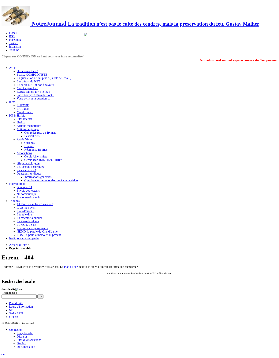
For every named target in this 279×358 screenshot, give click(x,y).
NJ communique (26, 194)
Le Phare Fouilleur (28, 221)
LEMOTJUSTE (26, 224)
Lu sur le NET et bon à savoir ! (35, 84)
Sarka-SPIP (16, 313)
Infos (12, 101)
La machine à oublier (29, 217)
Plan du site (71, 266)
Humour (29, 146)
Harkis (21, 122)
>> (40, 296)
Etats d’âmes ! (25, 211)
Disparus (22, 336)
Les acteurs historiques (30, 166)
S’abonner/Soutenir (28, 197)
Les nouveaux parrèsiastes (32, 228)
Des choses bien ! (27, 71)
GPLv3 (13, 316)
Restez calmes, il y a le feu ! (33, 91)
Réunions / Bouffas (35, 149)
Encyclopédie (25, 333)
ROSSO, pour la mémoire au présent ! (39, 235)
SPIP (12, 310)
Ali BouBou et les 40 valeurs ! (35, 204)
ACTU (13, 67)
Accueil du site (18, 244)
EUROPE (23, 105)
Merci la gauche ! (27, 88)
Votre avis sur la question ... (33, 98)
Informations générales (37, 177)
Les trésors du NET (28, 81)
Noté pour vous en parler (24, 238)
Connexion (15, 329)
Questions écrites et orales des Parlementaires (51, 180)
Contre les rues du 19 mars (40, 132)
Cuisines (29, 142)
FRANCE (23, 108)
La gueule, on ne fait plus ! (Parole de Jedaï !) (44, 78)
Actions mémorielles (29, 125)
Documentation (26, 346)
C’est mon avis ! (26, 207)
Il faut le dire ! (25, 214)
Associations (24, 153)
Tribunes (14, 200)
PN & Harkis (17, 115)
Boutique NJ (24, 187)
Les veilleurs (31, 136)
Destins (21, 343)
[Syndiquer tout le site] (3, 353)
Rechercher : (9, 292)
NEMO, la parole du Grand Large (37, 231)
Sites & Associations (29, 340)
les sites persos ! (26, 170)
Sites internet (24, 119)
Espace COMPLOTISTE (32, 74)
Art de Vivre (24, 139)
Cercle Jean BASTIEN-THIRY (43, 159)
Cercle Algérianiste (35, 156)
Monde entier (25, 112)
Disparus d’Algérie (28, 163)
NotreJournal (17, 183)
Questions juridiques (29, 173)
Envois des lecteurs (28, 190)
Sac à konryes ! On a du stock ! (35, 95)
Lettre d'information (21, 306)
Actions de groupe (28, 129)
